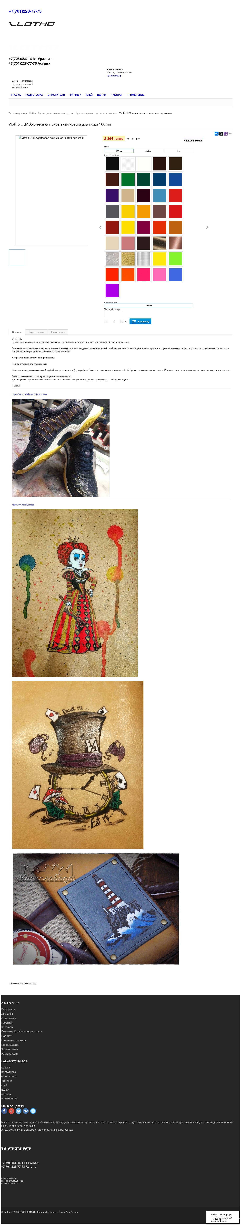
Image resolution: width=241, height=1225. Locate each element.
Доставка (7, 1014)
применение (9, 1098)
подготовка (8, 1072)
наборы (6, 1094)
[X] (221, 134)
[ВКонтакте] (217, 134)
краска (5, 1067)
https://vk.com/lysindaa (23, 504)
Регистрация (27, 80)
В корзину (143, 321)
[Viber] (226, 134)
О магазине (8, 1018)
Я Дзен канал (9, 1049)
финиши (6, 1081)
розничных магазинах (59, 1129)
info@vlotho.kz (114, 75)
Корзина (17, 84)
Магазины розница (13, 1040)
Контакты (7, 1027)
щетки (5, 1089)
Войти (15, 80)
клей (4, 1085)
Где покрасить (10, 1045)
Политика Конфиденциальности (21, 1031)
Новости (6, 1036)
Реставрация (9, 1053)
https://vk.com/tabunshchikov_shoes (29, 394)
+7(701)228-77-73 (25, 11)
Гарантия (7, 1022)
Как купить (8, 1009)
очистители (8, 1076)
